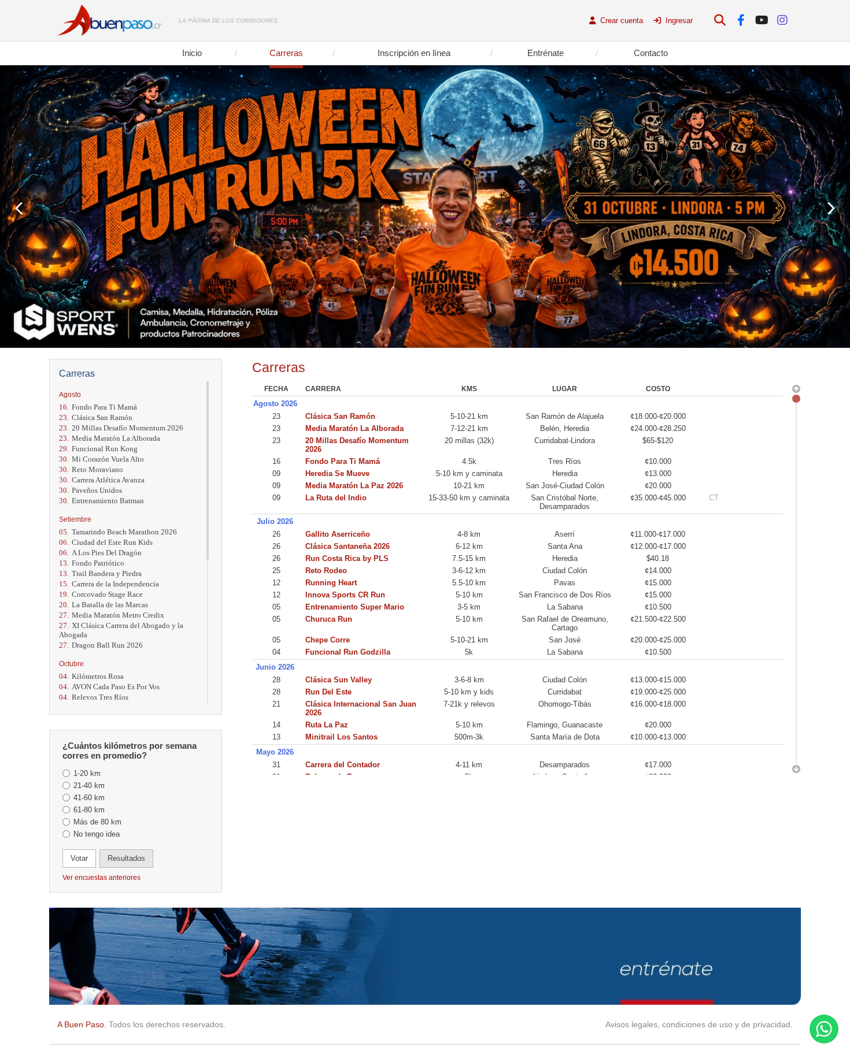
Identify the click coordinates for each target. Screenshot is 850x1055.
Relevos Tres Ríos (93, 697)
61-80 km (89, 809)
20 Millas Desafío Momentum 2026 (121, 428)
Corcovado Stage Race (101, 594)
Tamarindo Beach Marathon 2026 (118, 532)
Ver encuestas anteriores (101, 878)
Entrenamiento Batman (101, 500)
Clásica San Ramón (95, 417)
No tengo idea (96, 834)
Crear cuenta (620, 20)
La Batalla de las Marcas (103, 604)
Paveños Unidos (90, 490)
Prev (18, 208)
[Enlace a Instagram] (783, 20)
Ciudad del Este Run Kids (106, 542)
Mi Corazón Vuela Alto (101, 459)
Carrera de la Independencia (109, 583)
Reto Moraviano (91, 469)
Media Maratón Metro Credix (111, 615)
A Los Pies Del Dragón (100, 552)
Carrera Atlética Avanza (102, 480)
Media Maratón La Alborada (109, 438)
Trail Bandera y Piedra (100, 573)
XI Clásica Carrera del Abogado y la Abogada (121, 630)
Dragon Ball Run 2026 (101, 645)
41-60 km (89, 797)
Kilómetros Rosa (91, 676)
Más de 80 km (97, 822)
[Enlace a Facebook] (741, 20)
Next (831, 208)
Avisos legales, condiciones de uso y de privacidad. (699, 1024)
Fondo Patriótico (91, 563)
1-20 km (87, 773)
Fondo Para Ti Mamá (98, 407)
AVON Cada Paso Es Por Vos (109, 686)
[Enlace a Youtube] (762, 20)
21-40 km (89, 785)
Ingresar (678, 20)
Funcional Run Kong (98, 448)
